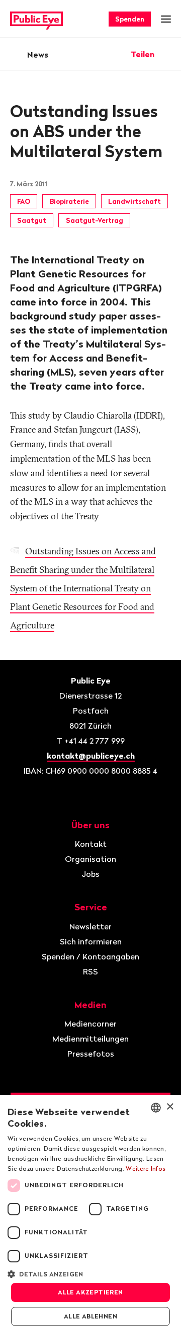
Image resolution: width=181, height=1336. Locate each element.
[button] (90, 1273)
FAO (23, 201)
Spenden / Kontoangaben (90, 956)
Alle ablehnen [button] (90, 1316)
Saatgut (31, 220)
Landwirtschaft (134, 201)
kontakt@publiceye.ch (91, 756)
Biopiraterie (69, 201)
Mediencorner (90, 1024)
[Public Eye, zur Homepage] (36, 19)
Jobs (90, 874)
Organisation (90, 859)
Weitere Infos (145, 1168)
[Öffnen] (167, 54)
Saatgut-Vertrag (94, 220)
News (37, 55)
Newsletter (90, 926)
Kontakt (91, 844)
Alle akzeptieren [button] (90, 1292)
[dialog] (90, 1215)
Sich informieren (91, 941)
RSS (90, 971)
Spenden (129, 19)
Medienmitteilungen (90, 1039)
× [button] (169, 1107)
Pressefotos (90, 1054)
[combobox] (156, 1108)
